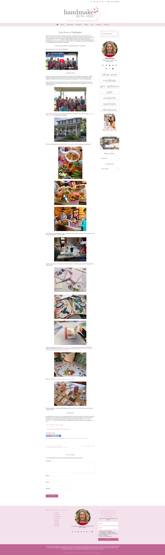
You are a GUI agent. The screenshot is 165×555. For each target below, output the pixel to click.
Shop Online (113, 130)
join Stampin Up (77, 438)
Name (48, 475)
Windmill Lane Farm (56, 39)
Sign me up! (108, 539)
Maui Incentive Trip (67, 347)
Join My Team (56, 438)
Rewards (56, 520)
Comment (49, 461)
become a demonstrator (68, 438)
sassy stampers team (84, 438)
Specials (56, 522)
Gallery (52, 438)
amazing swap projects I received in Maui (64, 379)
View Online (106, 130)
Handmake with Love (82, 12)
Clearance (57, 526)
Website (48, 488)
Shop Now (56, 514)
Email (48, 482)
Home (56, 512)
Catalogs (56, 524)
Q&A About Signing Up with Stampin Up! (59, 429)
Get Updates (56, 516)
